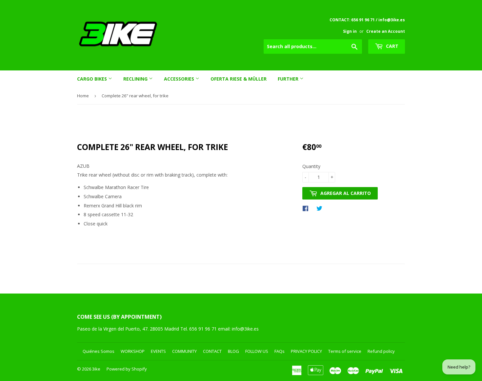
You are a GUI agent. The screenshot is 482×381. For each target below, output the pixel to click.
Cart (391, 46)
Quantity (311, 166)
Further (289, 79)
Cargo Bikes (92, 79)
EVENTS (158, 351)
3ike (96, 369)
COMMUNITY (184, 351)
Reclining (136, 79)
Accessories (179, 79)
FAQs (279, 351)
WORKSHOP (133, 351)
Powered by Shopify (127, 369)
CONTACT (212, 351)
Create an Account (385, 31)
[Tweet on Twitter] (321, 208)
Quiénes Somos (98, 351)
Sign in (350, 31)
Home (83, 96)
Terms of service (344, 351)
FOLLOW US (256, 351)
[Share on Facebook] (307, 208)
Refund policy (381, 351)
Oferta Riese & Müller (239, 79)
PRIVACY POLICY (306, 351)
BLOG (233, 351)
